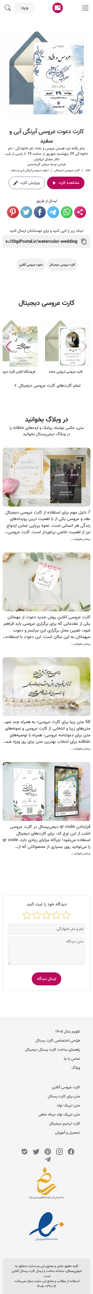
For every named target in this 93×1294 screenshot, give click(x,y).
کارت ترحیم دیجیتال (64, 1123)
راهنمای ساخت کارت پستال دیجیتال (52, 1050)
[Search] (8, 8)
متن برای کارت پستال (64, 1096)
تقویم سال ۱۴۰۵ (67, 1031)
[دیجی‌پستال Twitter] (36, 1151)
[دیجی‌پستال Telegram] (48, 1159)
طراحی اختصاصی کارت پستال (57, 1040)
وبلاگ (76, 1068)
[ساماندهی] (46, 1185)
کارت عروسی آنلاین (66, 1087)
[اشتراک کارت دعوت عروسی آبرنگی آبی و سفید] (80, 212)
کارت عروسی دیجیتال (47, 303)
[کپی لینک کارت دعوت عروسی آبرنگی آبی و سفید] (84, 241)
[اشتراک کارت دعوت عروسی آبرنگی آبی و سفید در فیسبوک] (40, 212)
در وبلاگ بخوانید (46, 419)
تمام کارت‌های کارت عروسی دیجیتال (50, 385)
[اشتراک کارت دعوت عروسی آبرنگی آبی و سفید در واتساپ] (67, 212)
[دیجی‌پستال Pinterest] (48, 1151)
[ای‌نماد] (46, 1226)
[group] (65, 347)
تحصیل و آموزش (67, 1133)
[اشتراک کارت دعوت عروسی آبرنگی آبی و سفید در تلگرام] (53, 212)
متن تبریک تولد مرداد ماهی (59, 1114)
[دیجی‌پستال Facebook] (71, 1151)
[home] (57, 8)
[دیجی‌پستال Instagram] (59, 1151)
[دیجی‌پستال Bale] (24, 1151)
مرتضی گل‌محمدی (38, 164)
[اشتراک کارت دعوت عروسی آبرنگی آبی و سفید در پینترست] (13, 212)
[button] (8, 346)
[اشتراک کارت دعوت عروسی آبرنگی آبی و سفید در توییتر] (26, 212)
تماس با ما (72, 1059)
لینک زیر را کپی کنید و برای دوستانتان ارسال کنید (46, 231)
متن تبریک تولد (68, 1105)
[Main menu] (85, 8)
